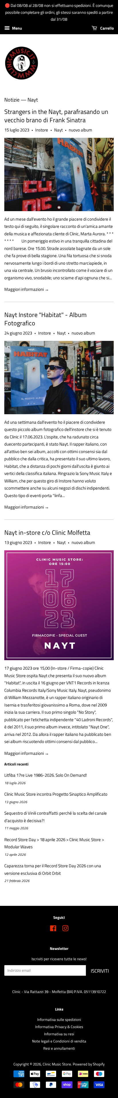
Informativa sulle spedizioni (59, 1019)
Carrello (106, 28)
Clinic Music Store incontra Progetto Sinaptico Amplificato (55, 794)
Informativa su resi (59, 1034)
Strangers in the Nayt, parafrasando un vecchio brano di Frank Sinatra (56, 116)
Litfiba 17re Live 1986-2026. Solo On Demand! (45, 775)
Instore (41, 130)
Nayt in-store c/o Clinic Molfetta (47, 532)
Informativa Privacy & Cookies (59, 1027)
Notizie (11, 100)
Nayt (58, 130)
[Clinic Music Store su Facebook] (53, 929)
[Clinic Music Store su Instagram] (65, 929)
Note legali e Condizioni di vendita (59, 1041)
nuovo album (80, 130)
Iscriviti (100, 971)
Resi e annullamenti (59, 1048)
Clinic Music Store (57, 1064)
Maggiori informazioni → (26, 289)
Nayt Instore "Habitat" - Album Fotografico (45, 319)
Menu (16, 28)
